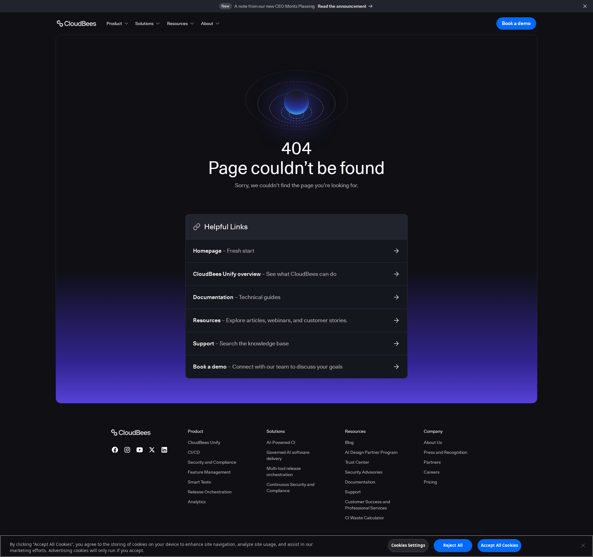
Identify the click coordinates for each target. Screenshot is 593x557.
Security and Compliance (212, 462)
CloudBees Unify (204, 442)
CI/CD (194, 452)
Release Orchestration (210, 491)
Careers (431, 472)
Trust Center (357, 462)
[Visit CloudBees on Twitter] (152, 450)
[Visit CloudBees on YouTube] (139, 450)
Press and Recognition (445, 452)
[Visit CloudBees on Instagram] (127, 450)
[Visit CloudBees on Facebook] (115, 450)
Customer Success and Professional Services (367, 504)
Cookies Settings (408, 545)
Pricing (430, 481)
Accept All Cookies (499, 545)
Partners (432, 462)
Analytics (197, 501)
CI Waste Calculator (364, 517)
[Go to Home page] (76, 23)
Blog (349, 442)
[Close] (583, 545)
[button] (117, 23)
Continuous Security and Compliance (290, 487)
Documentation (360, 481)
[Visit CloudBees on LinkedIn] (164, 450)
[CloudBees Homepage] (130, 432)
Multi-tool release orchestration (284, 471)
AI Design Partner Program (371, 452)
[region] (296, 546)
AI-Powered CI (281, 442)
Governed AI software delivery (288, 455)
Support (353, 491)
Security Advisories (363, 472)
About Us (433, 442)
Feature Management (209, 472)
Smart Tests (199, 481)
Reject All (453, 545)
